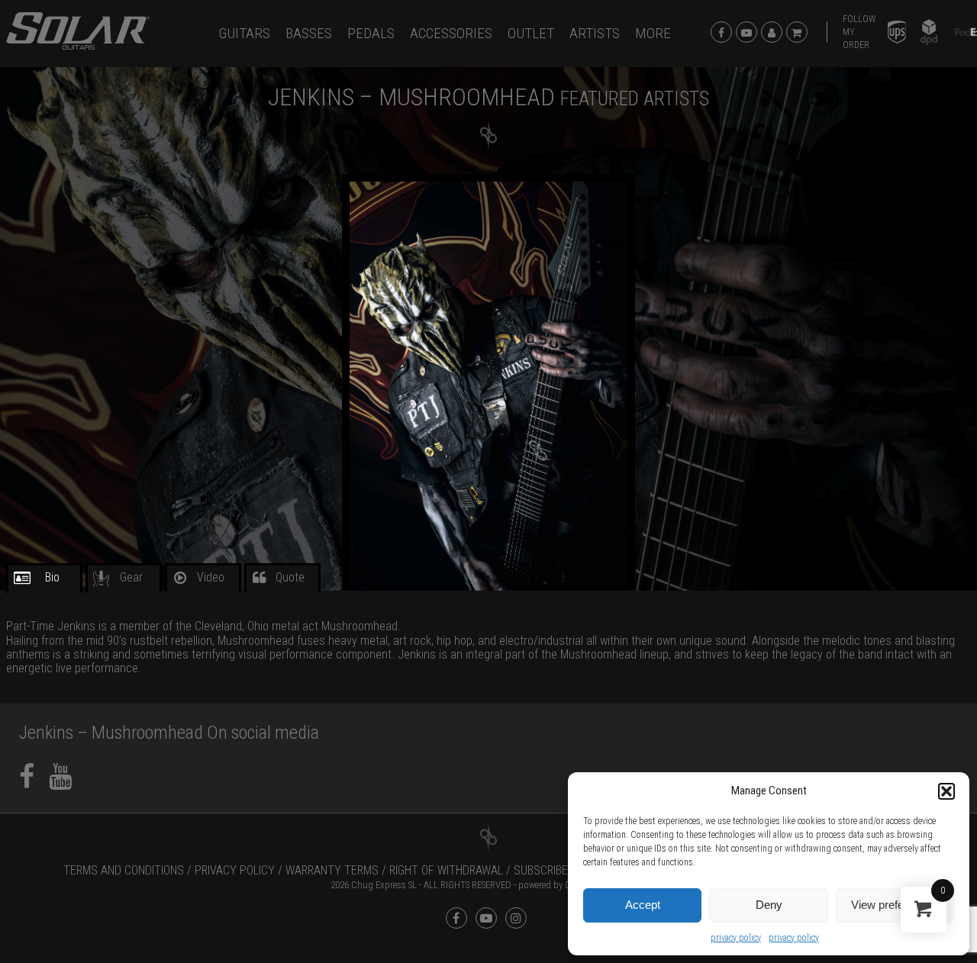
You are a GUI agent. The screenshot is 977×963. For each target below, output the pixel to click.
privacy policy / (238, 870)
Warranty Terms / (335, 870)
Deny (769, 904)
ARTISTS (594, 33)
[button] (946, 791)
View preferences (894, 904)
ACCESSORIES (451, 33)
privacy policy (736, 937)
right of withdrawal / (450, 870)
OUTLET (531, 33)
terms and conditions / (127, 870)
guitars (244, 33)
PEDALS (371, 33)
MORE (653, 33)
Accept (642, 904)
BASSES (308, 33)
